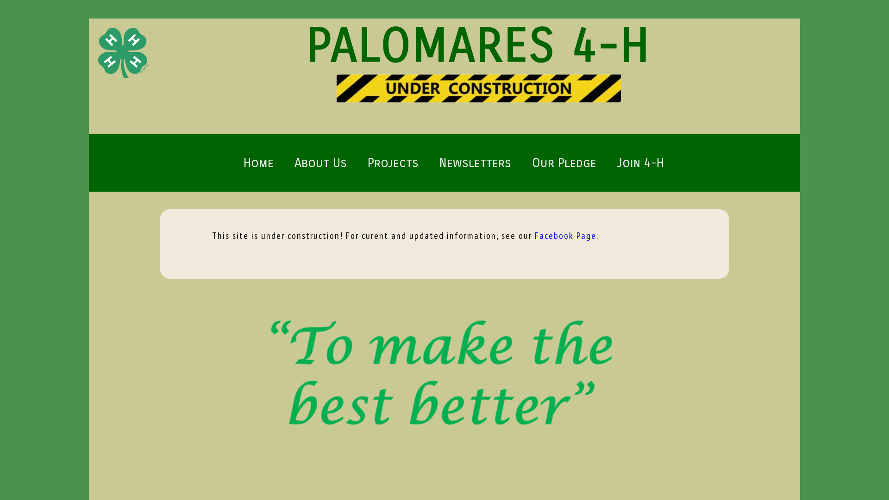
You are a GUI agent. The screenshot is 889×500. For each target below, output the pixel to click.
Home (259, 163)
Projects (393, 163)
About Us (320, 163)
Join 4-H (640, 163)
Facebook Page (565, 236)
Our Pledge (564, 163)
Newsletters (475, 163)
